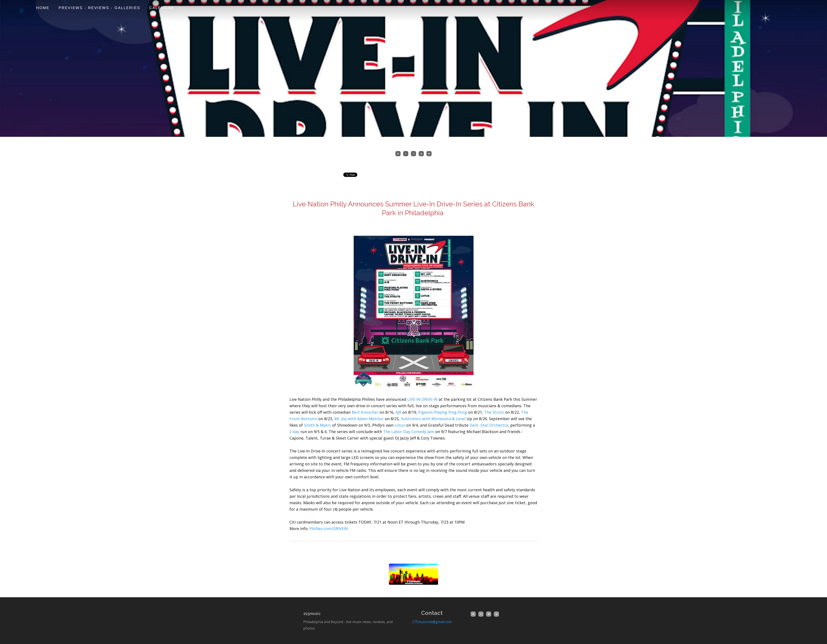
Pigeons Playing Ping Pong (442, 412)
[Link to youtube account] (429, 153)
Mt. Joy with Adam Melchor (359, 418)
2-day (294, 431)
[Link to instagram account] (413, 153)
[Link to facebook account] (398, 153)
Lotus (400, 425)
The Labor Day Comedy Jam (409, 431)
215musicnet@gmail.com (432, 621)
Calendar (161, 8)
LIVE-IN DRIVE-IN (422, 399)
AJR (398, 412)
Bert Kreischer (365, 412)
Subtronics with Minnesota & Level (433, 418)
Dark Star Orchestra (488, 425)
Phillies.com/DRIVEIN (328, 528)
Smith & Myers (317, 425)
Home (43, 8)
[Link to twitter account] (405, 153)
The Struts (494, 412)
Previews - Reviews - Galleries (99, 8)
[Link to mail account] (421, 153)
